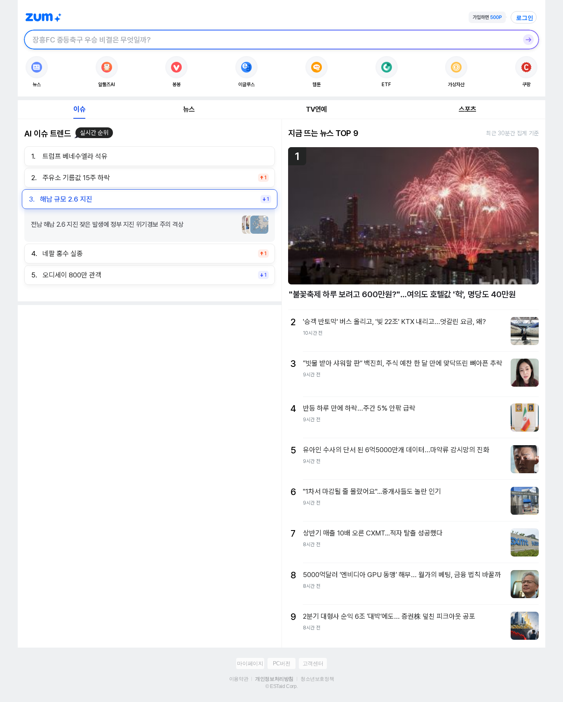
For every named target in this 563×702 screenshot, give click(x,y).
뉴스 (189, 109)
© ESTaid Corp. (281, 686)
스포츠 (467, 109)
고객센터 (313, 663)
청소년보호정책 (317, 679)
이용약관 (238, 679)
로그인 (524, 17)
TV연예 (316, 109)
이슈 (79, 109)
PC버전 (281, 663)
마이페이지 (250, 663)
